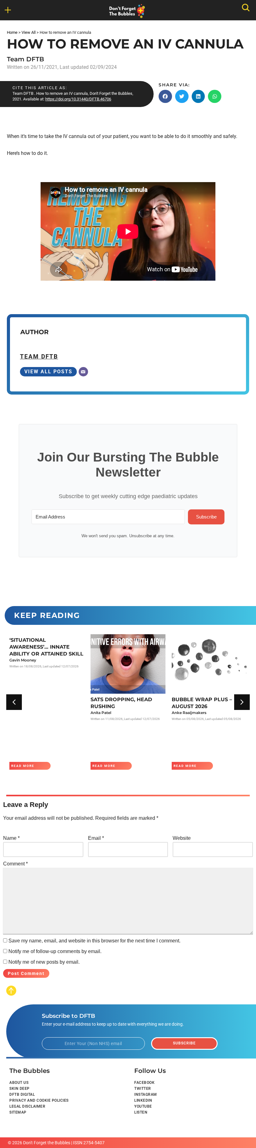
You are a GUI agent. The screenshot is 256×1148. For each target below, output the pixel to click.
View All (29, 32)
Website (182, 838)
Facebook (144, 1082)
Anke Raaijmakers (189, 712)
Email (96, 838)
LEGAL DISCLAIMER (27, 1106)
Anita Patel (101, 712)
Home (12, 32)
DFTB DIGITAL (22, 1094)
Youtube (143, 1106)
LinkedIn (143, 1100)
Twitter (142, 1088)
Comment (15, 863)
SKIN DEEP (19, 1088)
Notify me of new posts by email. (44, 962)
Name (11, 838)
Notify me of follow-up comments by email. (54, 951)
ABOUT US (18, 1082)
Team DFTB (25, 59)
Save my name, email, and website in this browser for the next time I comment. (94, 940)
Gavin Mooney (22, 660)
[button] (12, 10)
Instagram (145, 1094)
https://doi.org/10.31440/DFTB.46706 (78, 99)
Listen (140, 1112)
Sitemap (18, 1112)
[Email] (83, 371)
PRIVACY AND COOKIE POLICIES (39, 1100)
